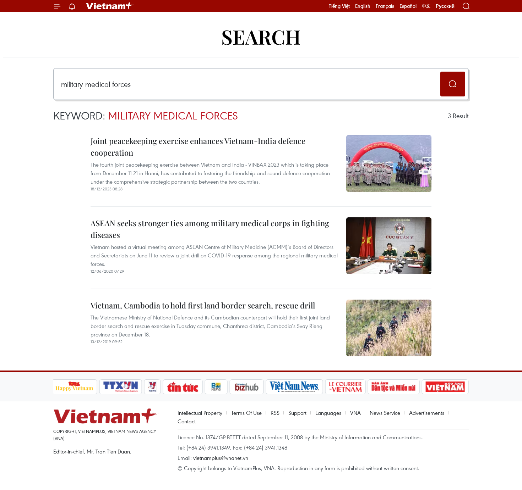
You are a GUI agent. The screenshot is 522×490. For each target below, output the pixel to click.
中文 (426, 6)
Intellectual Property (200, 412)
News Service (385, 412)
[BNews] (216, 386)
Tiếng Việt (339, 6)
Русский (445, 6)
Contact (187, 421)
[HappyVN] (74, 386)
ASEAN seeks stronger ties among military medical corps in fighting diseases (210, 229)
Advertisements (426, 412)
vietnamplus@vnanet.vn (220, 457)
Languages (328, 412)
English (362, 6)
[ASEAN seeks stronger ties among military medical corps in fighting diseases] (388, 245)
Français (385, 6)
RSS (275, 412)
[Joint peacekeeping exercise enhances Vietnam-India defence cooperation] (388, 163)
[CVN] (345, 386)
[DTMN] (394, 386)
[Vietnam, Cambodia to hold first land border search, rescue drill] (388, 328)
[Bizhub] (247, 386)
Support (297, 412)
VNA (355, 412)
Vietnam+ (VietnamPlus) (109, 6)
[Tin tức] (182, 386)
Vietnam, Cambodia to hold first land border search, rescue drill (203, 305)
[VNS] (294, 386)
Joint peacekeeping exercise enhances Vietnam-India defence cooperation (198, 146)
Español (408, 6)
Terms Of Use (246, 412)
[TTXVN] (120, 386)
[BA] (445, 386)
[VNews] (152, 386)
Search (261, 36)
